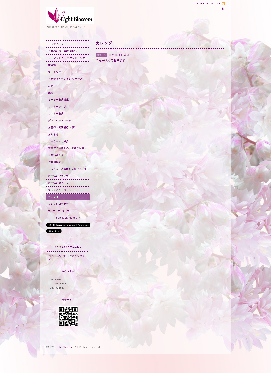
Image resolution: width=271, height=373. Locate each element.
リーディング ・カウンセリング (66, 58)
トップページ (56, 44)
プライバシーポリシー (61, 190)
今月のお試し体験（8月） (63, 51)
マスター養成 (56, 113)
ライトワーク (56, 71)
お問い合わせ (56, 155)
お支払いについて (58, 176)
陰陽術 (52, 65)
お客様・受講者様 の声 (61, 127)
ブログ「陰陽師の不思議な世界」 (67, 148)
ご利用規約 (54, 162)
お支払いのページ (58, 183)
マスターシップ (57, 106)
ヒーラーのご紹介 (58, 141)
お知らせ (53, 134)
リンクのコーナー (58, 203)
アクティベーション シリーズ (65, 78)
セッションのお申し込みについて (67, 169)
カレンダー (54, 197)
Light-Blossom (64, 347)
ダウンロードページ (59, 120)
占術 (50, 85)
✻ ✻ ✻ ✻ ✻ (58, 210)
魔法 (50, 92)
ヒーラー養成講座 (58, 99)
